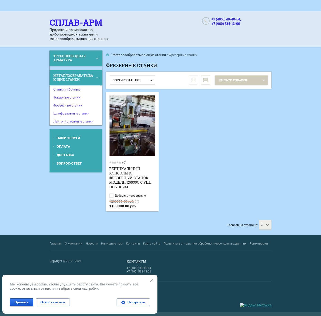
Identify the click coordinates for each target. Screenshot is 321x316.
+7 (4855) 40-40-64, (226, 19)
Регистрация (259, 243)
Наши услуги (68, 138)
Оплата (63, 146)
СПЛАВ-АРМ (76, 22)
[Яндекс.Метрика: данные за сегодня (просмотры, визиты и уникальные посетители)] (255, 305)
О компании (73, 243)
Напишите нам (112, 243)
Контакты (133, 243)
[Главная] (108, 55)
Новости (92, 243)
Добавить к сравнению (130, 195)
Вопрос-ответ (69, 163)
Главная (56, 243)
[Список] (205, 80)
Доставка (65, 155)
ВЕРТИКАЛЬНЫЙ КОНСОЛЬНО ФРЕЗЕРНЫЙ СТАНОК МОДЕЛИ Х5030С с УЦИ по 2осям (130, 177)
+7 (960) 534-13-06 (225, 23)
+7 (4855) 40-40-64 (139, 268)
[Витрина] (193, 80)
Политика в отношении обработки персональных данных (205, 243)
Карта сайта (151, 243)
